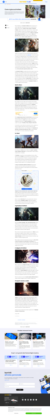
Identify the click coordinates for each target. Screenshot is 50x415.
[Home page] (25, 1)
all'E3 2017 (29, 54)
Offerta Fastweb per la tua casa (37, 0)
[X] (36, 399)
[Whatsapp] (31, 399)
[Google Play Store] (14, 402)
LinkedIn (21, 22)
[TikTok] (25, 399)
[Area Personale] (46, 2)
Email (29, 22)
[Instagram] (22, 399)
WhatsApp (27, 22)
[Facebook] (33, 399)
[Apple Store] (7, 402)
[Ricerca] (45, 1)
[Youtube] (28, 399)
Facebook (25, 22)
